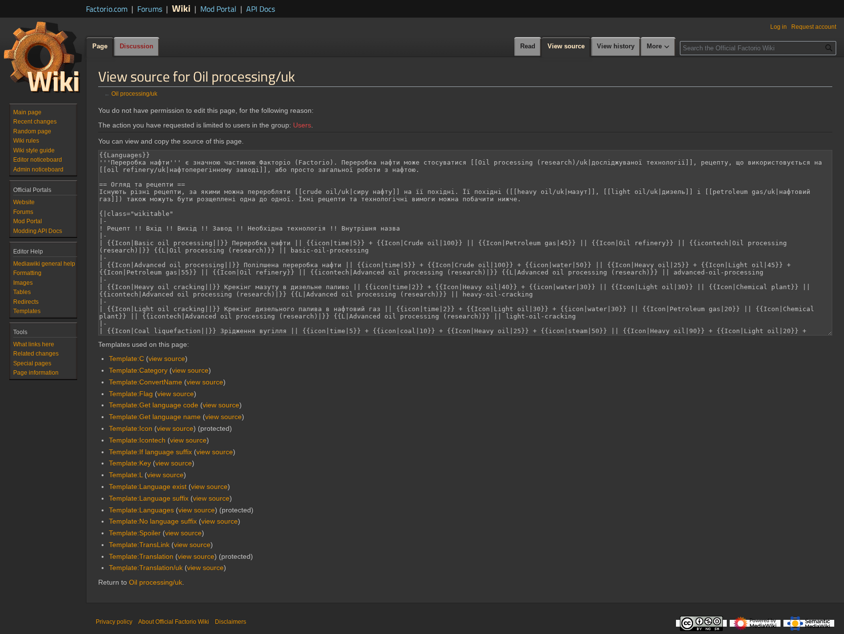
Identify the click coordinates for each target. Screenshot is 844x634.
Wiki (181, 8)
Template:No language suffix (153, 521)
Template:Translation (141, 556)
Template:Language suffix (149, 498)
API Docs (260, 9)
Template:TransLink (139, 545)
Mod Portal (218, 9)
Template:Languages (141, 510)
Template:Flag (131, 394)
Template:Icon (130, 428)
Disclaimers (230, 621)
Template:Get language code (153, 405)
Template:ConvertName (145, 382)
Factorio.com (106, 9)
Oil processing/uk (134, 93)
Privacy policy (114, 621)
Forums (149, 9)
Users (302, 125)
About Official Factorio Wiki (173, 621)
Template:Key (130, 463)
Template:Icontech (137, 440)
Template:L (126, 475)
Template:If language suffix (150, 452)
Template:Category (138, 370)
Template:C (126, 358)
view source (166, 358)
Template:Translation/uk (146, 567)
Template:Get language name (155, 417)
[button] (658, 47)
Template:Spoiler (135, 533)
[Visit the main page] (43, 57)
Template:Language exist (148, 486)
